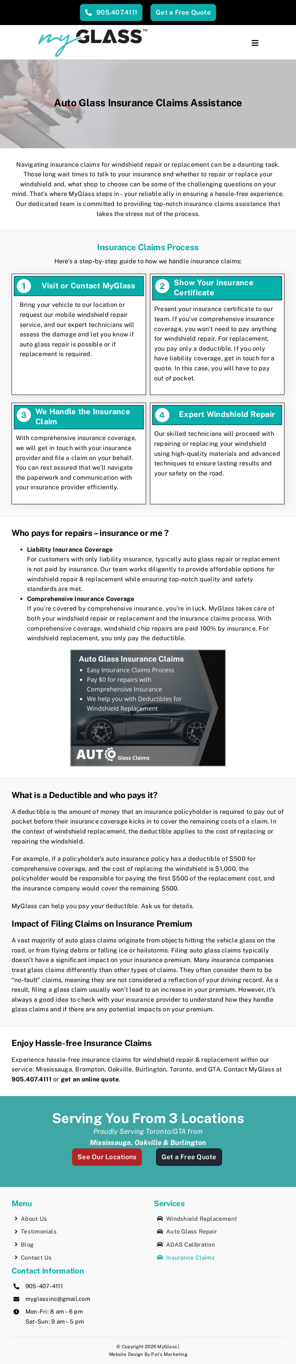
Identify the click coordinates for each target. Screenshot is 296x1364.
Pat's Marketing (169, 1354)
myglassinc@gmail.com (57, 1298)
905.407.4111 (32, 1079)
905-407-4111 (44, 1286)
